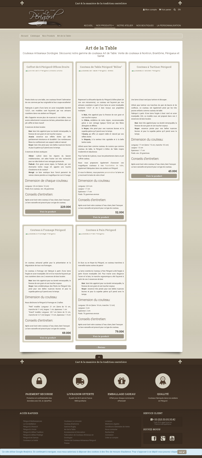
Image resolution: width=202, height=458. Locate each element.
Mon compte (151, 9)
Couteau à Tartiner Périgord (154, 67)
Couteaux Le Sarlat (30, 440)
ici (181, 452)
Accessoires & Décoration (74, 432)
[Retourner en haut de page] (99, 357)
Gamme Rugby (70, 427)
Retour (101, 347)
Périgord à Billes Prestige (33, 435)
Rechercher (109, 432)
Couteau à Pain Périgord (101, 230)
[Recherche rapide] (174, 10)
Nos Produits (104, 25)
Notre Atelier (125, 25)
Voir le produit (48, 211)
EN (179, 9)
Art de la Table (69, 429)
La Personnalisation (169, 25)
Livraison (108, 421)
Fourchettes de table (114, 166)
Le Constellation (29, 424)
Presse (67, 443)
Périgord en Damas (30, 438)
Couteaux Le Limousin (73, 421)
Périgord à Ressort (30, 427)
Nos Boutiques (145, 25)
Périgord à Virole (29, 429)
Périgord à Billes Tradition (33, 432)
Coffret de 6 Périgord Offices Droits (48, 67)
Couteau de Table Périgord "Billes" (101, 67)
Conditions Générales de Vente (117, 427)
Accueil (88, 25)
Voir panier (166, 9)
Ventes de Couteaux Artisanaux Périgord (80, 440)
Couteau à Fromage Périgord (48, 230)
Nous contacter (111, 429)
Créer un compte (111, 438)
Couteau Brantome (71, 424)
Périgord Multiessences (32, 421)
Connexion (109, 435)
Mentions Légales (112, 424)
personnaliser (110, 172)
